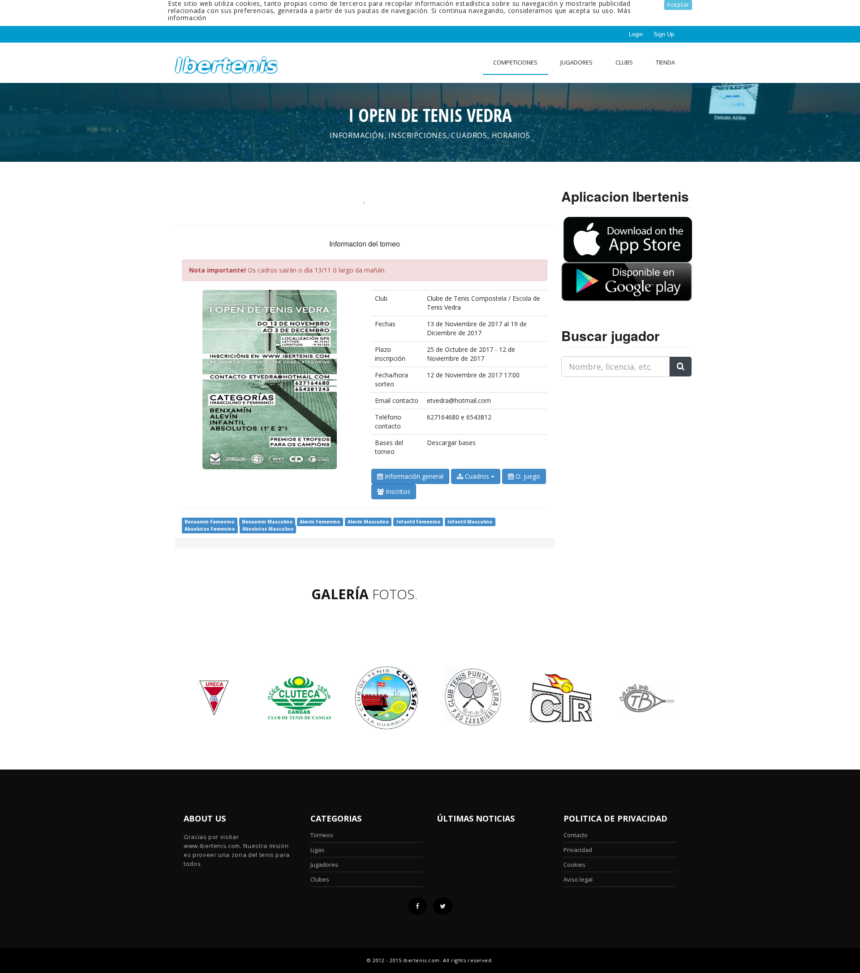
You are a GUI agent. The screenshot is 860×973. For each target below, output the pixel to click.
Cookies (574, 865)
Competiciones (515, 62)
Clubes (319, 879)
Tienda (665, 62)
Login (636, 34)
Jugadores (576, 62)
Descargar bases (451, 442)
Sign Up (664, 34)
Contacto (575, 835)
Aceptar (678, 5)
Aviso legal (578, 879)
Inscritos (397, 491)
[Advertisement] (617, 440)
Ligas (317, 850)
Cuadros (477, 476)
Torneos (321, 835)
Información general (413, 476)
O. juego (527, 476)
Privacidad (577, 850)
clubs (624, 62)
